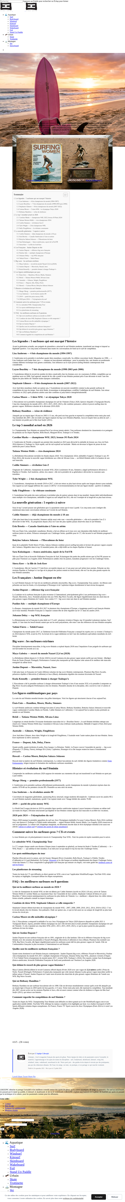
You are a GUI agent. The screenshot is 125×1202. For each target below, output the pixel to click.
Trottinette (16, 1183)
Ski (12, 1190)
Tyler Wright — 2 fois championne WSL (32, 225)
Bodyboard (17, 1150)
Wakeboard (17, 1164)
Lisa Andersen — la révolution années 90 (32, 294)
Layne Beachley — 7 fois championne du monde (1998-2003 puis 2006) (43, 204)
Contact (8, 1104)
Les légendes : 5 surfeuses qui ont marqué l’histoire (33, 198)
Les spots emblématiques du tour (30, 307)
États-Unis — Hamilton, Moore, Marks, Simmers (35, 275)
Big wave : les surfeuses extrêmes (27, 261)
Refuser (114, 1197)
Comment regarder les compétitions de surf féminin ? (36, 334)
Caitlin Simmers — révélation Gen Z (31, 223)
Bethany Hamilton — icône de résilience (32, 212)
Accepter (99, 1197)
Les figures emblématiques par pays (28, 272)
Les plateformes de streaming (28, 310)
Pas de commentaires (94, 180)
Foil (12, 1168)
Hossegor (53, 860)
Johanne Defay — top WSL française (31, 256)
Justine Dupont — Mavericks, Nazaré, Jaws (33, 266)
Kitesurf (15, 1157)
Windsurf (16, 1153)
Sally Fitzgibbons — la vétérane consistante (33, 228)
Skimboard (17, 1161)
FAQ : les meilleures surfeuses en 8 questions (31, 313)
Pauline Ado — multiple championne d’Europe (34, 253)
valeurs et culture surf (26, 827)
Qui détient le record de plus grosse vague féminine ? (36, 329)
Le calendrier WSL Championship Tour (32, 305)
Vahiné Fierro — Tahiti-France (29, 258)
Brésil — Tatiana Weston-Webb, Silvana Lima (34, 277)
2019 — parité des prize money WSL (31, 296)
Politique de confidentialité (15, 1108)
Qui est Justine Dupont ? (27, 324)
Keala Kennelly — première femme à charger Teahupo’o (37, 269)
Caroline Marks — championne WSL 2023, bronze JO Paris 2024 (40, 217)
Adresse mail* (5, 1120)
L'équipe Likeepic (34, 180)
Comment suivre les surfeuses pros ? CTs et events (33, 302)
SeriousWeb (55, 1133)
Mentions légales (11, 1110)
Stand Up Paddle (20, 1172)
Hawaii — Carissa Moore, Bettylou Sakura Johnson (36, 285)
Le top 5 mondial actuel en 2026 (27, 215)
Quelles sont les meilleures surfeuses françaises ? (35, 326)
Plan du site (9, 1106)
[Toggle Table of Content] (64, 195)
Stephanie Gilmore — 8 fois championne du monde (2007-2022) (40, 206)
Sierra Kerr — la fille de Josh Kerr (30, 245)
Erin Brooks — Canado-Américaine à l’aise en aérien (36, 236)
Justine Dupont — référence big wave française (34, 250)
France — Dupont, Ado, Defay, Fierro (31, 283)
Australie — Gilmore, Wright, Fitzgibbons (33, 280)
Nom (2, 1124)
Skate (13, 1179)
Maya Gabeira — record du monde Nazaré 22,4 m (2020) (38, 264)
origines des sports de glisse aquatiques (52, 827)
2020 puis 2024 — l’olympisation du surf (33, 299)
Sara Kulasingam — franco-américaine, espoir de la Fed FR (38, 242)
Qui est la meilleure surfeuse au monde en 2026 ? (35, 316)
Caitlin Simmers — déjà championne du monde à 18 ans (37, 234)
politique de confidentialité (73, 1198)
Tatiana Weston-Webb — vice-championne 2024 (35, 220)
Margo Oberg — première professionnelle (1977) (35, 291)
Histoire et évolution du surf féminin (28, 288)
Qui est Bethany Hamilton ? (28, 332)
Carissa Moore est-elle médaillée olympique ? (34, 321)
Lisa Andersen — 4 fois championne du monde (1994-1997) (39, 201)
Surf (12, 1146)
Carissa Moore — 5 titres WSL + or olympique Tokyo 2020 (38, 209)
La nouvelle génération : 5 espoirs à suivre (30, 231)
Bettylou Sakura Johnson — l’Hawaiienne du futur (36, 239)
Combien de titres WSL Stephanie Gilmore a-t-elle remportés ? (39, 318)
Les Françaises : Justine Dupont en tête (29, 247)
